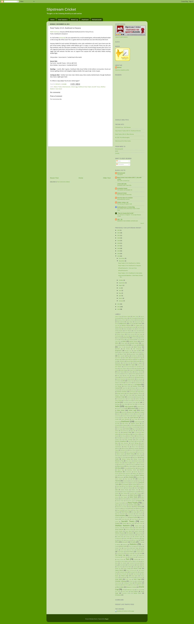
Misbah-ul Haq (119, 461)
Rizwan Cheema (127, 510)
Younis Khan (125, 591)
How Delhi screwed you (123, 180)
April (120, 295)
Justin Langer (120, 429)
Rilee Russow (118, 508)
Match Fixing (130, 454)
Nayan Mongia (130, 475)
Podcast (136, 488)
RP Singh (141, 512)
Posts (119, 161)
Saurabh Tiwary (96, 87)
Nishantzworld (96, 20)
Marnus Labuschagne (131, 452)
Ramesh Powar (120, 500)
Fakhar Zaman (127, 386)
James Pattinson (139, 414)
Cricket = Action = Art (122, 202)
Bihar (142, 354)
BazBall (135, 350)
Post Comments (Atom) (63, 182)
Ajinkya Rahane (126, 325)
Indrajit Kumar (140, 406)
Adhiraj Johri (137, 321)
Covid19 (130, 368)
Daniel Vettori (120, 372)
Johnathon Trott (140, 425)
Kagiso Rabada (136, 429)
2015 (118, 251)
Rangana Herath (118, 503)
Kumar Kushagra (128, 439)
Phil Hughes (141, 486)
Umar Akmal (120, 566)
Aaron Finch (135, 316)
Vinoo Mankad (132, 577)
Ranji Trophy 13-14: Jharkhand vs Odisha (129, 263)
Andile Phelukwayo (124, 332)
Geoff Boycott (132, 391)
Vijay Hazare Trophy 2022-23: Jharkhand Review (128, 130)
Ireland (133, 408)
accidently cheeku (122, 188)
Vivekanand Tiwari (128, 583)
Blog (128, 356)
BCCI (140, 350)
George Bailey (140, 391)
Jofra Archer (125, 423)
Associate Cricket (124, 345)
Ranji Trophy (88, 87)
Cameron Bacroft (130, 361)
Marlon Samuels (120, 452)
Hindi (125, 400)
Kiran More (130, 437)
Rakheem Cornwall (140, 499)
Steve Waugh (139, 546)
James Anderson (121, 414)
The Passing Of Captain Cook (124, 204)
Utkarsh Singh (137, 568)
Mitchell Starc (118, 462)
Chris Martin (118, 366)
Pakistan (117, 481)
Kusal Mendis (131, 441)
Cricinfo (117, 153)
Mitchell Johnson (138, 461)
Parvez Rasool (126, 482)
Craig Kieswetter (138, 368)
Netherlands (120, 477)
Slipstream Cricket (61, 9)
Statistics (133, 544)
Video (129, 574)
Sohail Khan (121, 540)
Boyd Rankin (118, 357)
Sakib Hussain (131, 515)
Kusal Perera (139, 441)
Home (52, 20)
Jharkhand (84, 20)
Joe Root (117, 423)
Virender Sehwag (120, 581)
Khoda (118, 437)
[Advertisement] (80, 161)
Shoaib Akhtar (140, 534)
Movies (141, 466)
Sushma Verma (120, 553)
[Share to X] (75, 84)
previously (62, 37)
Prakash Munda (125, 489)
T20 (141, 553)
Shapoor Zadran (138, 529)
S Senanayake (130, 513)
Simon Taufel (126, 538)
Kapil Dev (133, 430)
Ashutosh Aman (134, 343)
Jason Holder (124, 417)
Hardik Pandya (130, 397)
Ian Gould (133, 402)
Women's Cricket (131, 587)
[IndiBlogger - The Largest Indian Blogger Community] (122, 60)
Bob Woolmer (135, 356)
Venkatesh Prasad (123, 572)
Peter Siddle (133, 486)
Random (139, 500)
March (121, 298)
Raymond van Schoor (121, 506)
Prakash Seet (134, 489)
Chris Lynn (140, 365)
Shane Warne (138, 527)
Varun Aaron (58, 89)
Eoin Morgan (118, 386)
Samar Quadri (133, 517)
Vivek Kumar (118, 583)
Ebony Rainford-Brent (138, 382)
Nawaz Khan (122, 475)
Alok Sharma (139, 329)
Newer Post (54, 178)
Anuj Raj (119, 337)
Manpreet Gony (123, 450)
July (120, 288)
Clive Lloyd (136, 366)
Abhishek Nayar (140, 320)
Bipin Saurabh (121, 356)
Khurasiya (123, 437)
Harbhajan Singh (119, 397)
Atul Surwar (134, 345)
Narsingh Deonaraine (126, 473)
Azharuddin (128, 347)
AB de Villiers (124, 318)
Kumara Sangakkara (120, 441)
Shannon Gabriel (129, 529)
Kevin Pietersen (140, 436)
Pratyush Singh (134, 491)
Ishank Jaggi (74, 87)
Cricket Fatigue (123, 370)
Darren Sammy (138, 372)
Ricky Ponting (137, 506)
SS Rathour (118, 544)
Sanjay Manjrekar (125, 519)
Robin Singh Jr (136, 510)
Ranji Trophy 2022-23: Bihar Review (124, 134)
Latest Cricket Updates (121, 37)
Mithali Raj (127, 462)
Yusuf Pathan (134, 591)
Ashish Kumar (133, 341)
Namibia (135, 471)
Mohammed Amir (122, 464)
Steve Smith (123, 546)
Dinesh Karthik (130, 379)
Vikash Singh (124, 575)
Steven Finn (118, 548)
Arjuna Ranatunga (131, 339)
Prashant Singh (125, 491)
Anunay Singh (135, 337)
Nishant (119, 67)
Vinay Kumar (134, 575)
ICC (138, 402)
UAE (143, 565)
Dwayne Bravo (139, 380)
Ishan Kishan (121, 410)
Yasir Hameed (140, 589)
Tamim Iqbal (125, 557)
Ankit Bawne (133, 336)
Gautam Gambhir (122, 391)
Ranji (125, 503)
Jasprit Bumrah (134, 417)
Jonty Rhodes (120, 427)
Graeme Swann (119, 395)
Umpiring (135, 566)
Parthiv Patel (118, 482)
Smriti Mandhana (136, 538)
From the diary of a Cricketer (125, 197)
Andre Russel (133, 332)
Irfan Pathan (141, 408)
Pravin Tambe (124, 493)
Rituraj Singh (141, 508)
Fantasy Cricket (137, 386)
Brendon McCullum (128, 359)
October (121, 280)
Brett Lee (137, 359)
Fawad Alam (125, 388)
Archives (122, 339)
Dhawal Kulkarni (140, 377)
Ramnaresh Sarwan (130, 500)
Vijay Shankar (136, 574)
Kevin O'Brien (131, 436)
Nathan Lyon (136, 473)
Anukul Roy (126, 337)
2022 (118, 233)
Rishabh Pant (133, 508)
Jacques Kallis (131, 412)
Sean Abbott (131, 523)
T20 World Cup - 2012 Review (123, 127)
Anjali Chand (126, 336)
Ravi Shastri (123, 505)
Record (130, 506)
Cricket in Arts (132, 370)
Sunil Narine (132, 550)
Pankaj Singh (133, 481)
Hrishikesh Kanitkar (138, 400)
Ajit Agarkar (137, 325)
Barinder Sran (128, 350)
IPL (127, 408)
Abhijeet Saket (140, 318)
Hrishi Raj (130, 400)
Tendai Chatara (120, 559)
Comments (121, 164)
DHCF (116, 151)
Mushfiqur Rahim (131, 470)
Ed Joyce (117, 384)
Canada (137, 361)
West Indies (120, 587)
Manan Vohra (135, 446)
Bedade (116, 352)
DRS (124, 380)
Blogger (107, 619)
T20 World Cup (120, 555)
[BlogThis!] (73, 84)
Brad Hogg (140, 357)
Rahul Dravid (134, 495)
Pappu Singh (140, 481)
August (121, 285)
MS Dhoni (118, 468)
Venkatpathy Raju (134, 572)
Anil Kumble (118, 336)
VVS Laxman (138, 583)
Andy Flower (139, 334)
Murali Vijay (121, 470)
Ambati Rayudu (119, 330)
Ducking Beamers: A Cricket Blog (126, 207)
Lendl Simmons (124, 445)
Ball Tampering (137, 348)
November (122, 261)
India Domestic (66, 87)
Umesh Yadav (128, 566)
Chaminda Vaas (126, 363)
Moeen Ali (134, 462)
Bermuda (137, 352)
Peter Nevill (126, 486)
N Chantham (128, 471)
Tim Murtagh (138, 561)
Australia (141, 345)
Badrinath (117, 348)
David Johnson (126, 373)
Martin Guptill (120, 454)
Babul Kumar (137, 347)
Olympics (140, 479)
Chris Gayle (131, 365)
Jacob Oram (124, 412)
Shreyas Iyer (129, 536)
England (138, 384)
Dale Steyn (141, 370)
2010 (118, 309)
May (120, 293)
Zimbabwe (118, 595)
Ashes (124, 341)
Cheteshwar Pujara (120, 365)
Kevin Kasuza (123, 436)
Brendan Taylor (118, 359)
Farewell (117, 388)
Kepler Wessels (135, 434)
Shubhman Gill (118, 538)
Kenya (129, 434)
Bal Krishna (126, 348)
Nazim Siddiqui (140, 475)
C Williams (121, 361)
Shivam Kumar (138, 533)
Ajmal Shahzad (124, 327)
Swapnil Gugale (129, 553)
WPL (123, 589)
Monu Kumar (120, 466)
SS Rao (140, 542)
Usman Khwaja (127, 568)
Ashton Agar (124, 343)
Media (129, 457)
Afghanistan (123, 323)
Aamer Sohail (127, 316)
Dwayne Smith (128, 382)
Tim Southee (123, 563)
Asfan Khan (117, 341)
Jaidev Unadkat (140, 412)
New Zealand (130, 477)
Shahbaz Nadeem (122, 526)
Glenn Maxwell (130, 393)
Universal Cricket (122, 193)
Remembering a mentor (123, 199)
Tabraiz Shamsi (133, 555)
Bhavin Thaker (58, 87)
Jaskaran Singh (135, 415)
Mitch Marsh (129, 461)
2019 (118, 240)
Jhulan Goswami (138, 421)
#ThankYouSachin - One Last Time (127, 268)
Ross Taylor (134, 512)
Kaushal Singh (127, 432)
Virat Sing (128, 579)
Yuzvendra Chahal (126, 593)
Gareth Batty (133, 390)
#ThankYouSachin (123, 270)
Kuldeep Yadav (118, 439)
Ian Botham (126, 402)
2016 (118, 248)
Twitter (138, 565)
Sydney (136, 553)
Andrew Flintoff (140, 332)
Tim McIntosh (130, 561)
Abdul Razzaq (132, 318)
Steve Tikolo (131, 546)
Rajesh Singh (131, 499)
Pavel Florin (141, 484)
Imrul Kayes (140, 404)
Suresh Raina (129, 551)
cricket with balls (122, 184)
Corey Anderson (123, 368)
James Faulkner (130, 414)
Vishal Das (131, 581)
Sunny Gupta (140, 550)
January (121, 301)
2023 (118, 230)
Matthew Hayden (119, 455)
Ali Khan (133, 329)
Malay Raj (126, 446)
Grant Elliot (129, 395)
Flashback (117, 390)
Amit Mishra (128, 330)
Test (127, 559)
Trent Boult (122, 565)
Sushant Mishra (140, 551)
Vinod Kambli (123, 577)
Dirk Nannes (139, 379)
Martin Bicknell (140, 452)
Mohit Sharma (140, 464)
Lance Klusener (124, 443)
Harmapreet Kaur (121, 398)
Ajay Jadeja (131, 323)
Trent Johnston (130, 565)
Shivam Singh (118, 534)
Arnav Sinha (140, 339)
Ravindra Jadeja (132, 505)
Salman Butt (118, 517)
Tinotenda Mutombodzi (134, 563)
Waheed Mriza (125, 584)
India (117, 406)
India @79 (120, 174)
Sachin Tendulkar (120, 515)
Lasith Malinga (134, 443)
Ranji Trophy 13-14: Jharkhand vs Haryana (129, 265)
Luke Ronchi (136, 445)
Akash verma (132, 327)
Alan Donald (140, 327)
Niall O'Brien (140, 477)
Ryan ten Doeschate (120, 513)
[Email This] (71, 84)
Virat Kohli (118, 579)
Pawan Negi (119, 486)
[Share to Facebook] (77, 84)
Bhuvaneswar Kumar (134, 354)
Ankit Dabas (141, 336)
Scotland (125, 523)
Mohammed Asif (131, 464)
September (122, 283)
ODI (134, 479)
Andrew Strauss (120, 334)
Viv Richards (139, 581)
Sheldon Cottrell (138, 531)
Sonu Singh (135, 540)
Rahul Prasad (123, 497)
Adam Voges (129, 321)
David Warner (141, 373)
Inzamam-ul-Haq (120, 408)
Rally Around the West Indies (123, 141)
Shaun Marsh (128, 531)
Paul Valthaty (134, 484)
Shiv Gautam (129, 533)
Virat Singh (137, 579)
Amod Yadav (136, 330)
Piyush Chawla (128, 488)
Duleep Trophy (131, 380)
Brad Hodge (133, 357)
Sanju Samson (135, 519)
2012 (118, 304)
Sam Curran (125, 517)
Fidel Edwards (133, 388)
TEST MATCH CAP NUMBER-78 (124, 190)
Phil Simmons (120, 488)
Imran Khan (124, 404)
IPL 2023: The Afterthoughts (122, 137)
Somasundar (128, 540)
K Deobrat (127, 429)
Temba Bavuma (140, 557)
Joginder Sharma (135, 423)
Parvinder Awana (134, 482)
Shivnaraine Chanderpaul (129, 534)
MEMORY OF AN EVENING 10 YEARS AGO (127, 221)
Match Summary (54, 32)
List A (130, 445)
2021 (118, 235)
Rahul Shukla (133, 497)
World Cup (74, 20)
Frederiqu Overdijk (125, 390)
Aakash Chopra (118, 316)
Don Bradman (118, 380)
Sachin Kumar (138, 513)
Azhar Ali (121, 347)
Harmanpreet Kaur (139, 397)
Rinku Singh (125, 508)
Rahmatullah (124, 495)
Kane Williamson (125, 430)
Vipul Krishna (140, 577)
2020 (118, 238)
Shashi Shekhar (119, 531)
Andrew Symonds (131, 334)
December (122, 258)
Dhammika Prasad (125, 377)
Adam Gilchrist (120, 321)
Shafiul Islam (139, 523)
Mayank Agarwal (137, 455)
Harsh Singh (130, 398)
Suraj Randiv (121, 551)
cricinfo (116, 370)
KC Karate (137, 432)
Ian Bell (117, 402)
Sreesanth (125, 542)
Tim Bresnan (122, 561)
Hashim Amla (138, 398)
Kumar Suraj (138, 439)
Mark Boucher (141, 450)
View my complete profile (122, 70)
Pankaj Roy (125, 481)
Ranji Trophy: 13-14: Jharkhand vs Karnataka (130, 273)
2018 (118, 243)
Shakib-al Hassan (129, 527)
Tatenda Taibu (132, 557)
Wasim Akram (133, 584)
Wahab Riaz (117, 584)
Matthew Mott (128, 455)
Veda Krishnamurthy (131, 570)
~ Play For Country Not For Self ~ (125, 213)
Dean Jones (127, 375)
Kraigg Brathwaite (139, 437)
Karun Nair (118, 432)
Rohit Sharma (125, 512)
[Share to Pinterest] (79, 84)
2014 (118, 253)
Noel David (127, 479)
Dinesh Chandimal (121, 379)
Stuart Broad (135, 548)
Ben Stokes (130, 352)
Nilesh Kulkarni (119, 479)
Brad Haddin (126, 357)
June (120, 290)
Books (140, 356)
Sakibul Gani (139, 515)
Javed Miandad (125, 419)
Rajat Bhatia (123, 499)
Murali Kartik (141, 468)
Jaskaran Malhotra (126, 415)
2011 (118, 306)
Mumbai (126, 468)
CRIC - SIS (119, 219)
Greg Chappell (138, 395)
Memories (135, 457)
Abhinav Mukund (131, 320)
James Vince (118, 415)
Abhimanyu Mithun (121, 320)
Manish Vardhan (135, 448)
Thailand (136, 559)
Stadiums (125, 544)
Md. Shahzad (123, 457)
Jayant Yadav (135, 419)
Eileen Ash (132, 384)
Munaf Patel (132, 468)
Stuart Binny (127, 548)
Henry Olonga (118, 400)
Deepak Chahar (135, 375)
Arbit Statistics (62, 20)
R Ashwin (138, 493)
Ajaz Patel (117, 325)
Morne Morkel (129, 466)
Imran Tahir (132, 404)
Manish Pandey (125, 448)
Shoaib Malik (120, 536)
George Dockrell (120, 393)
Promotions (132, 493)
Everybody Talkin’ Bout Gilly (124, 185)
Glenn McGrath (139, 393)
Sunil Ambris (124, 550)
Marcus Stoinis (132, 450)
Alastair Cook (118, 329)
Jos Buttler (126, 427)
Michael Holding (126, 459)
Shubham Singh (138, 536)
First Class (140, 388)
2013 (118, 256)
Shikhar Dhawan (119, 533)
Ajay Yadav (139, 323)
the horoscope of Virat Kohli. (124, 194)
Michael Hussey (137, 459)
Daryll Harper (118, 373)
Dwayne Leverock (119, 382)
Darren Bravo (129, 372)
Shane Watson (119, 529)
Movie (136, 466)
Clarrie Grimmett (128, 366)
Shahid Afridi (138, 525)
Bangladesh (118, 350)
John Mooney (132, 425)
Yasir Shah (117, 591)
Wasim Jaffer (141, 584)
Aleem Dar (126, 329)
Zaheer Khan (137, 593)
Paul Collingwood (125, 484)
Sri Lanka (133, 542)
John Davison (124, 425)
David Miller (133, 373)
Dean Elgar (119, 375)
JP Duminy (141, 427)
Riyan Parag (119, 510)
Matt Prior (139, 454)
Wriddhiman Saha (130, 589)
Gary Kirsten (141, 390)
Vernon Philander (123, 574)
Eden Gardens (124, 384)
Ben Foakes (122, 352)
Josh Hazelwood (134, 427)
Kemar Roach (123, 434)
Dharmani (132, 377)
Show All (142, 223)
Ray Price (142, 505)
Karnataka (140, 430)
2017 (118, 245)
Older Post (107, 178)
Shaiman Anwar (119, 527)
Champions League (137, 363)
